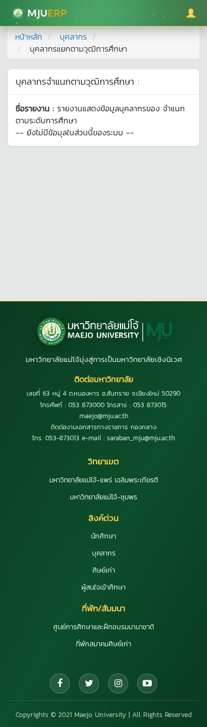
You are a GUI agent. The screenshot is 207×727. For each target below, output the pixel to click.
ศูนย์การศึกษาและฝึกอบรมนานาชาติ (103, 627)
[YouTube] (147, 683)
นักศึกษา (103, 536)
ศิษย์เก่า (103, 570)
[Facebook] (60, 683)
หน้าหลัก (28, 37)
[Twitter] (89, 683)
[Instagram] (118, 683)
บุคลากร (73, 37)
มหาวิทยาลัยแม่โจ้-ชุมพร (103, 497)
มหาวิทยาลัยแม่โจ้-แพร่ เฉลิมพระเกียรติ (103, 480)
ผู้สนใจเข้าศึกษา (103, 587)
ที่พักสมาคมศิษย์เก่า (103, 644)
